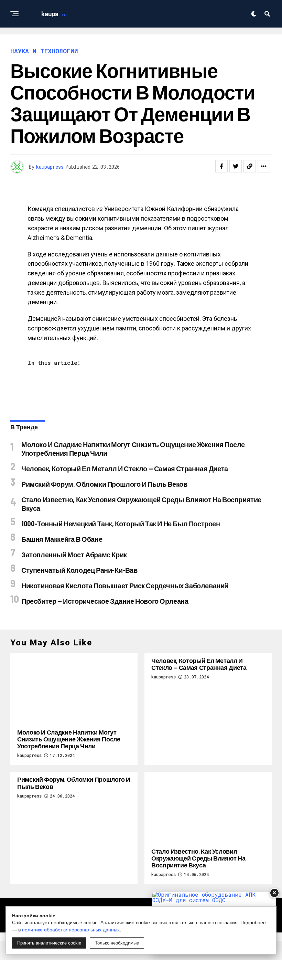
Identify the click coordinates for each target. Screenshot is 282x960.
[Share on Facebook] (221, 166)
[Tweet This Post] (235, 166)
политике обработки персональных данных (71, 929)
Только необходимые (117, 943)
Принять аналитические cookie (49, 943)
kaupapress (50, 166)
